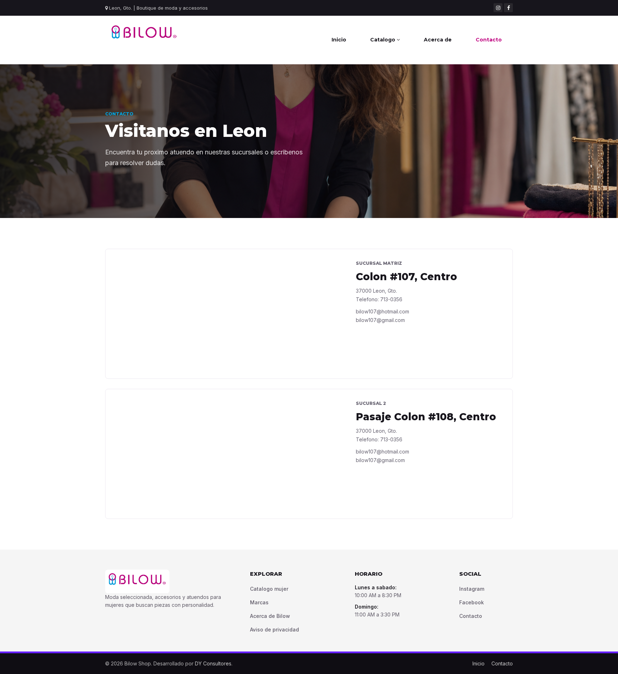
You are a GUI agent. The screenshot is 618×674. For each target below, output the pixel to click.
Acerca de (438, 39)
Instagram (471, 589)
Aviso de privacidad (274, 629)
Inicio (339, 39)
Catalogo (383, 39)
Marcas (259, 602)
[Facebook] (508, 7)
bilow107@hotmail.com (382, 311)
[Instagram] (498, 7)
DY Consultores (213, 663)
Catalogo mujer (269, 589)
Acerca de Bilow (270, 616)
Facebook (471, 602)
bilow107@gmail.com (380, 320)
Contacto (489, 39)
